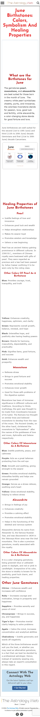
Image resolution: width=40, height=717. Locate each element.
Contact (22, 704)
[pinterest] (21, 714)
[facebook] (17, 714)
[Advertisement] (20, 58)
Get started (20, 688)
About (16, 704)
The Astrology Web (12, 708)
